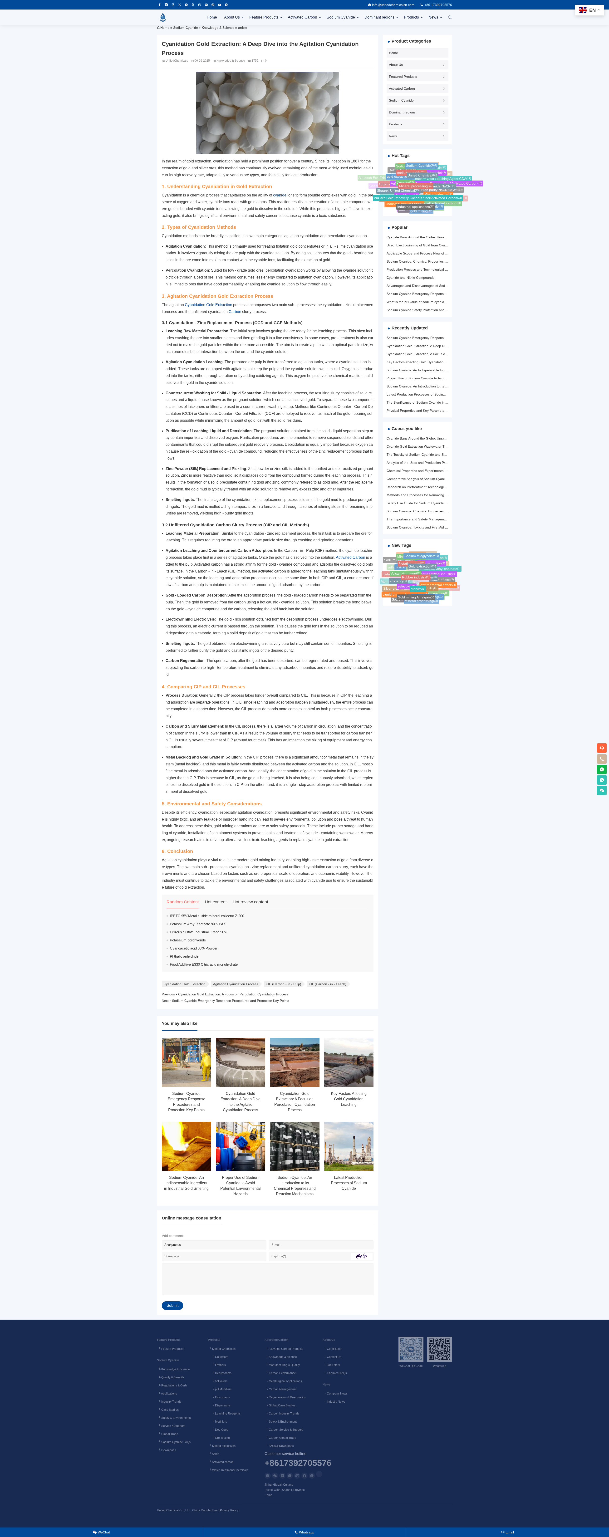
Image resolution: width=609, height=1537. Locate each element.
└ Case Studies (168, 1409)
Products (411, 17)
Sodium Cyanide (341, 17)
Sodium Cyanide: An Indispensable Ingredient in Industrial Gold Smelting (186, 1182)
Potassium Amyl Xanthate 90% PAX (198, 924)
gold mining (421, 207)
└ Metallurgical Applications (283, 1381)
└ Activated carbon (221, 1462)
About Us (232, 17)
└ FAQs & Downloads (279, 1446)
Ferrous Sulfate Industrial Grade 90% (198, 932)
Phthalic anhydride (184, 956)
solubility (429, 578)
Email (507, 1532)
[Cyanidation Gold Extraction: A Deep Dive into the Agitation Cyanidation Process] (240, 1062)
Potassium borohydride (188, 940)
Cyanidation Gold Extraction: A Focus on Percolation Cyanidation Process (233, 994)
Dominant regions (379, 17)
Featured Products (403, 76)
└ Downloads (166, 1450)
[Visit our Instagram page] (166, 4)
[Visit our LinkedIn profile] (319, 1474)
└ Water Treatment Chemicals (228, 1470)
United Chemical (422, 167)
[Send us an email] (282, 1476)
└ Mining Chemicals (222, 1349)
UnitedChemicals (177, 60)
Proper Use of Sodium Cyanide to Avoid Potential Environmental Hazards (441, 378)
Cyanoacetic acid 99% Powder (193, 948)
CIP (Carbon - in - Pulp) (283, 984)
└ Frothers (217, 1365)
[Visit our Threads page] (173, 4)
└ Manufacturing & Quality (282, 1365)
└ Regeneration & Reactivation (285, 1397)
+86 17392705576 (438, 5)
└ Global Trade (167, 1434)
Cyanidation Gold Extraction (208, 305)
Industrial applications (415, 197)
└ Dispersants (219, 1405)
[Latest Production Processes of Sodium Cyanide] (349, 1146)
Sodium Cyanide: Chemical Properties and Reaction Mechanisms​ (436, 261)
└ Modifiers (217, 1421)
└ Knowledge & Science (173, 1369)
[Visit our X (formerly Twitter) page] (179, 4)
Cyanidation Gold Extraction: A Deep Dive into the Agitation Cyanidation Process (446, 346)
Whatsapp (304, 1532)
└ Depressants (219, 1373)
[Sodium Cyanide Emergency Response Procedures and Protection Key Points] (186, 1062)
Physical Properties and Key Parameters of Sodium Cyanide (432, 410)
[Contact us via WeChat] (275, 1476)
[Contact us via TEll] (290, 1476)
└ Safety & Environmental (174, 1418)
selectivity (407, 576)
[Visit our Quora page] (186, 4)
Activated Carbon (302, 17)
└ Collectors (218, 1357)
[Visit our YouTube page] (219, 4)
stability (418, 578)
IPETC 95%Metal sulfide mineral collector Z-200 (207, 916)
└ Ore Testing (219, 1437)
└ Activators (217, 1381)
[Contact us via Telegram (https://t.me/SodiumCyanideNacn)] (226, 4)
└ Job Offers (331, 1365)
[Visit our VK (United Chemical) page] (199, 4)
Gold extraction (422, 558)
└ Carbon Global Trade (280, 1437)
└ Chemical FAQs (335, 1373)
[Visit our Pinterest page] (213, 4)
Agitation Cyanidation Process (235, 984)
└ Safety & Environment (281, 1421)
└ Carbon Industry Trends (282, 1413)
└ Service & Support (171, 1426)
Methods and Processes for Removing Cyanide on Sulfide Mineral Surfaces (443, 495)
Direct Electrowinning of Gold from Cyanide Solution (425, 245)
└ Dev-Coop (218, 1429)
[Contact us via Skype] (312, 1476)
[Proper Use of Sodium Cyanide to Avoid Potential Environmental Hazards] (240, 1146)
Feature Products (263, 17)
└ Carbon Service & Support (284, 1429)
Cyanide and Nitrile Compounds (410, 277)
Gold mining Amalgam (416, 589)
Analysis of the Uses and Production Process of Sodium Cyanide (435, 463)
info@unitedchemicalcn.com (393, 5)
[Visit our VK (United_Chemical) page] (206, 4)
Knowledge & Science (218, 27)
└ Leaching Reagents (224, 1413)
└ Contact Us (332, 1357)
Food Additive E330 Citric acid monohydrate (204, 964)
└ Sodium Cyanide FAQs (174, 1442)
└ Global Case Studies (280, 1405)
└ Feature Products (170, 1349)
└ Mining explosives (222, 1446)
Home (212, 17)
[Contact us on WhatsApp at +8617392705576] (602, 769)
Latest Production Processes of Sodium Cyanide (349, 1182)
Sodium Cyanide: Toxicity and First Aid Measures (423, 527)
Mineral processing (415, 174)
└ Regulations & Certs (172, 1385)
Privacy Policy (229, 1510)
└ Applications (167, 1393)
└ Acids (213, 1454)
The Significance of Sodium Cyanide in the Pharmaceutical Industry (437, 402)
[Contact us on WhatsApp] (268, 1476)
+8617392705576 (298, 1463)
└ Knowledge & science (281, 1357)
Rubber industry (415, 566)
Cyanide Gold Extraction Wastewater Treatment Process (429, 446)
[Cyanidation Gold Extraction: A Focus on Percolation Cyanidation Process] (294, 1062)
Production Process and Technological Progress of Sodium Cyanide (437, 269)
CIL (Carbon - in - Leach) (327, 984)
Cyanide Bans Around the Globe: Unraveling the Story (427, 237)
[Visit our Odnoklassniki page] (193, 4)
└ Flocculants (219, 1397)
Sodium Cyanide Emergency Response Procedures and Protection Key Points (230, 1001)
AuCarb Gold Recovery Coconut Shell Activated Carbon (418, 185)
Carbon (235, 312)
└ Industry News (334, 1401)
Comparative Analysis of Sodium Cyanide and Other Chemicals (434, 479)
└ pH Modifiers (219, 1389)
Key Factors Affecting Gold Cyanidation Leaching (349, 1099)
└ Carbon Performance (280, 1373)
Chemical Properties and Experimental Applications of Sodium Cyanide (440, 471)
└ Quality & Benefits (170, 1377)
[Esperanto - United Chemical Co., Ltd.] (162, 17)
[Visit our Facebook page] (159, 4)
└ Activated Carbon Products (284, 1349)
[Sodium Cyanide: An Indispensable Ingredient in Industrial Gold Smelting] (186, 1146)
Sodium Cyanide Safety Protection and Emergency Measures (433, 310)
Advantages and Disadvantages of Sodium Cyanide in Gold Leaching (438, 286)
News (433, 17)
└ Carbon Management (280, 1389)
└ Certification (332, 1349)
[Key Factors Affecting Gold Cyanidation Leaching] (349, 1062)
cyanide (279, 195)
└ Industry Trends (169, 1401)
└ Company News (335, 1393)
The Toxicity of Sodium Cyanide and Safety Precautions (428, 454)
